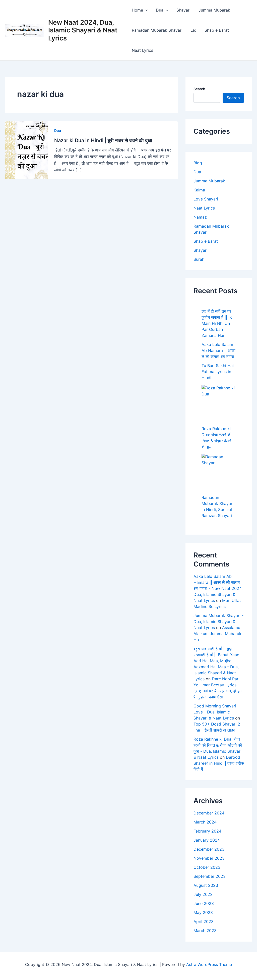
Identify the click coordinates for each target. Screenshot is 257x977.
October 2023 (207, 867)
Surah (199, 259)
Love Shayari (206, 198)
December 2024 (209, 812)
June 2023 (204, 903)
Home (137, 10)
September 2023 (210, 876)
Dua (159, 10)
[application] (145, 10)
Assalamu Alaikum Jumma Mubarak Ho (217, 633)
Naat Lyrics (142, 50)
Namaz (200, 217)
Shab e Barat (217, 30)
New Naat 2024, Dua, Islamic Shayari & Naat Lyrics (82, 30)
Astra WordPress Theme (209, 964)
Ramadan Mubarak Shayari (157, 30)
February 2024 (207, 831)
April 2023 (204, 921)
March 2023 (205, 930)
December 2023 (209, 849)
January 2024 (207, 840)
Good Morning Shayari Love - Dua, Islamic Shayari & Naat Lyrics (215, 712)
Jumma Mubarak (214, 10)
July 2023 (203, 894)
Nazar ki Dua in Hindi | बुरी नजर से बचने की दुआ (103, 140)
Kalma (199, 189)
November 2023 (209, 858)
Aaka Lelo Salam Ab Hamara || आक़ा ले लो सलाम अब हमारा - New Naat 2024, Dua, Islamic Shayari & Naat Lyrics (218, 588)
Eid (193, 30)
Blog (198, 162)
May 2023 (203, 912)
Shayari (183, 10)
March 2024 (205, 822)
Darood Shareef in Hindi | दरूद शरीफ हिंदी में (219, 763)
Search (199, 89)
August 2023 (206, 885)
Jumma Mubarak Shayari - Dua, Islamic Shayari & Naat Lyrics (218, 621)
